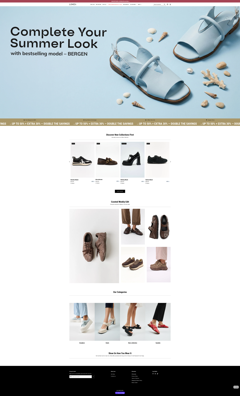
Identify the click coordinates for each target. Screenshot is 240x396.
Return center (135, 382)
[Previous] (69, 161)
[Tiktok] (157, 373)
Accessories (133, 4)
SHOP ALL (104, 4)
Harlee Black (149, 179)
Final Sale (92, 4)
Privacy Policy (135, 376)
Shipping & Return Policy (137, 380)
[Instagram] (155, 373)
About (139, 4)
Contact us (113, 376)
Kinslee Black (74, 179)
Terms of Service (135, 378)
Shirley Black (124, 179)
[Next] (170, 161)
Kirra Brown (99, 179)
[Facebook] (153, 373)
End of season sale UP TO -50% (115, 4)
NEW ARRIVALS (126, 4)
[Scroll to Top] (237, 390)
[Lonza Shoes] (72, 4)
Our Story (113, 374)
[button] (167, 4)
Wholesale (134, 374)
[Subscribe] (93, 376)
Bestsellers (98, 4)
